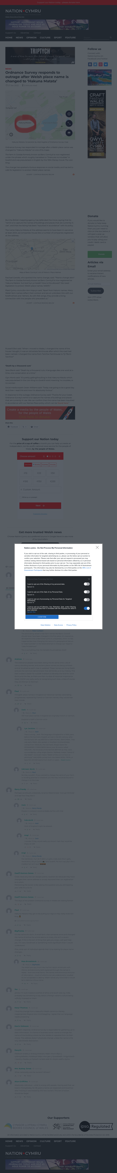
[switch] (87, 584)
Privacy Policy (71, 625)
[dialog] (58, 586)
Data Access (58, 625)
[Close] (98, 548)
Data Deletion (46, 625)
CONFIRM (42, 617)
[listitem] (58, 579)
